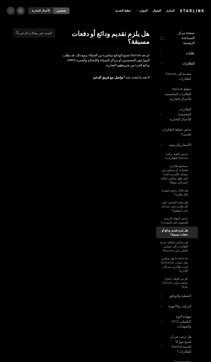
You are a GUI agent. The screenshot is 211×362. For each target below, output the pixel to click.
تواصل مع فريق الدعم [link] (108, 77)
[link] (191, 11)
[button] (177, 53)
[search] (18, 33)
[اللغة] (20, 11)
